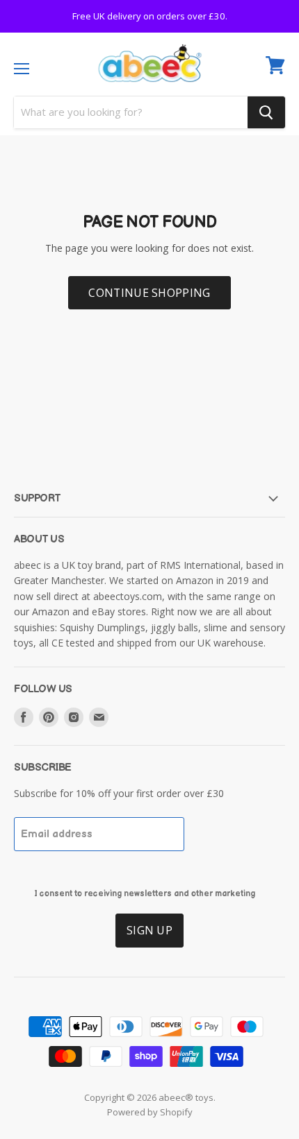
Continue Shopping (149, 292)
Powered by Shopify (150, 1112)
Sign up (149, 930)
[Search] (266, 112)
